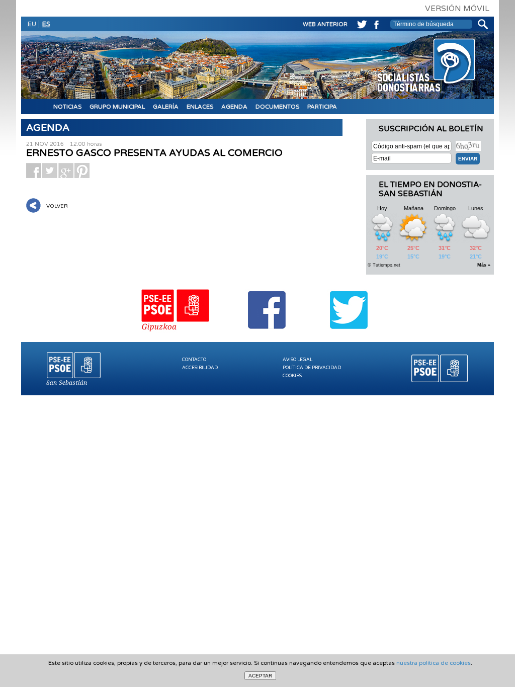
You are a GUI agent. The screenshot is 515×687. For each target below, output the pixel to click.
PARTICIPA (322, 106)
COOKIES (292, 376)
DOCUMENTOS (277, 106)
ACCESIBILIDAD (200, 368)
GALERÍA (166, 106)
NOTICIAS (67, 106)
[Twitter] (360, 23)
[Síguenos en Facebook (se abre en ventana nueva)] (267, 333)
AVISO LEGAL (297, 360)
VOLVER (57, 206)
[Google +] (65, 170)
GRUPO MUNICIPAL (117, 106)
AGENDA (234, 106)
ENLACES (200, 106)
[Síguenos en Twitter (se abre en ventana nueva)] (348, 333)
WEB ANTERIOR (325, 24)
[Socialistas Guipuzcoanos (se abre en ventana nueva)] (176, 333)
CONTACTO (194, 360)
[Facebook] (375, 23)
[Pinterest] (82, 170)
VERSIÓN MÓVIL (457, 8)
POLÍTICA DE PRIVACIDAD (312, 368)
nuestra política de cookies (433, 662)
